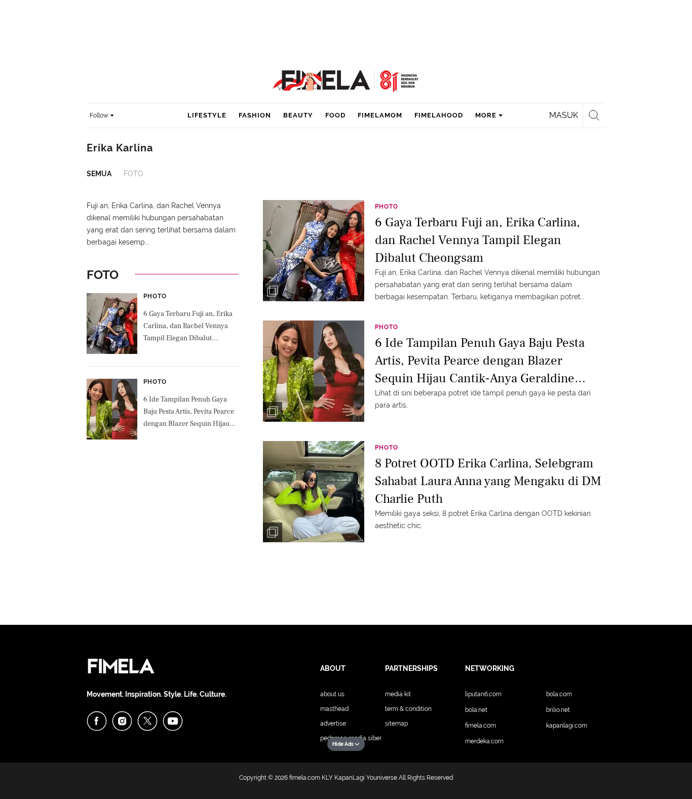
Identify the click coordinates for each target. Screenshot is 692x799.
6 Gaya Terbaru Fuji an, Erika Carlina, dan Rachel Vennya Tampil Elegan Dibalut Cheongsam (188, 327)
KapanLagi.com (566, 725)
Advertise (333, 723)
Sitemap (396, 723)
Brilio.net (558, 709)
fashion (255, 115)
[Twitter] (147, 721)
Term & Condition (408, 708)
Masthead (334, 708)
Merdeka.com (484, 741)
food (335, 115)
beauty (298, 115)
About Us (332, 694)
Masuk (563, 115)
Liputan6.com (483, 694)
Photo (155, 296)
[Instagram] (122, 721)
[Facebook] (97, 721)
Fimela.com (480, 725)
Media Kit (398, 694)
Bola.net (476, 709)
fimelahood (438, 115)
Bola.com (559, 694)
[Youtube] (173, 721)
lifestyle (206, 115)
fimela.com (304, 777)
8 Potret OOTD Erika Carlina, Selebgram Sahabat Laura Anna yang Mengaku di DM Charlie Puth (488, 480)
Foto (133, 174)
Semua (99, 174)
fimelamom (380, 115)
